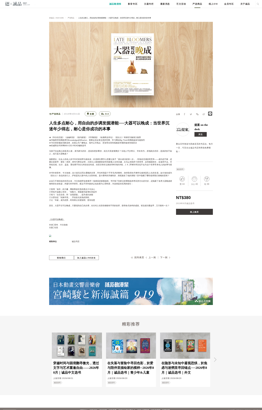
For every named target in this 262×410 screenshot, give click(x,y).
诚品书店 (75, 241)
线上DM (213, 4)
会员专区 (229, 4)
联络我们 (61, 258)
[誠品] (17, 4)
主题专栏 (149, 4)
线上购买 (194, 212)
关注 (200, 134)
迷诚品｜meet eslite (56, 18)
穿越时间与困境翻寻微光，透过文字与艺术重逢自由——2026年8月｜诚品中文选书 (76, 367)
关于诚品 (245, 4)
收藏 (92, 114)
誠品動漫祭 (115, 4)
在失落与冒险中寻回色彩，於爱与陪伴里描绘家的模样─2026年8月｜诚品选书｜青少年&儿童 (130, 367)
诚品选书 (180, 169)
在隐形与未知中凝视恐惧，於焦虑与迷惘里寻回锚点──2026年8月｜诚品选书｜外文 (184, 367)
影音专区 (133, 4)
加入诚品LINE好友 (86, 258)
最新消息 (165, 4)
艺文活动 (181, 4)
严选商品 (197, 4)
